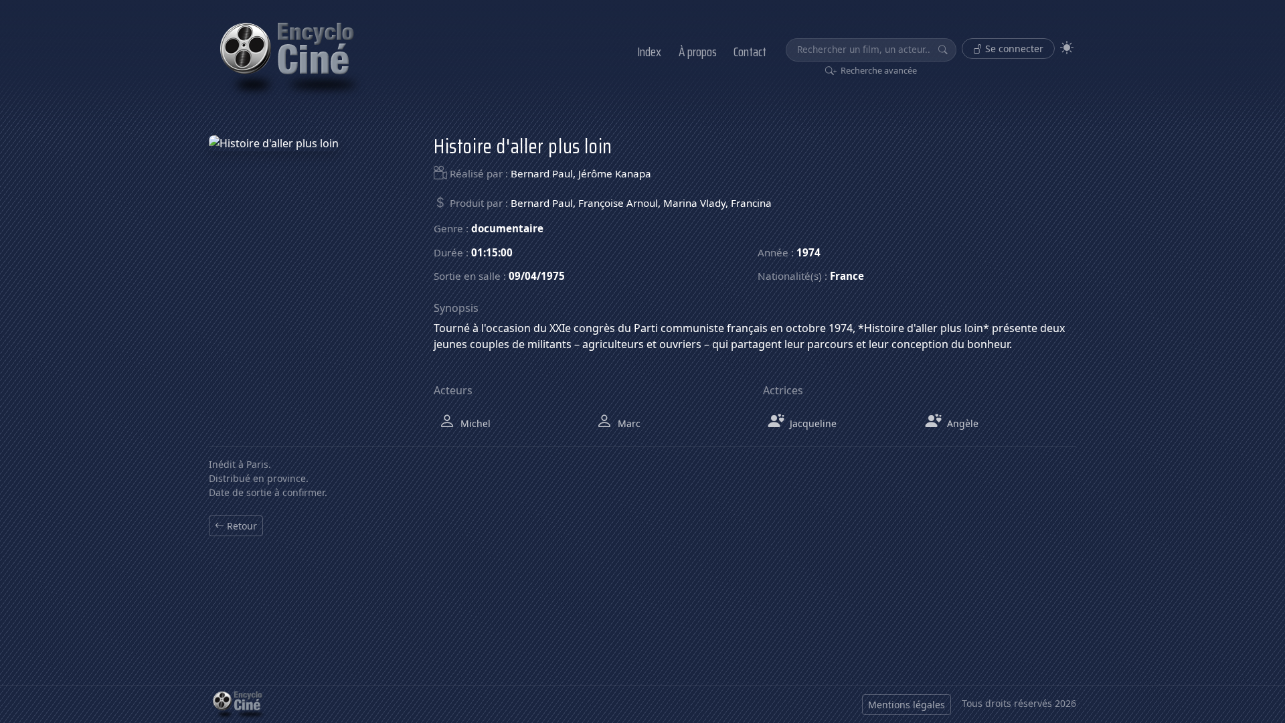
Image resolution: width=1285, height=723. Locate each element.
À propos (698, 52)
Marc (627, 423)
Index (649, 52)
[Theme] (1066, 48)
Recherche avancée (878, 70)
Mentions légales (906, 704)
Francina (751, 203)
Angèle (961, 423)
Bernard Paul (542, 173)
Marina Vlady (694, 203)
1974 (808, 252)
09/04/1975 (537, 276)
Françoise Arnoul (618, 203)
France (847, 276)
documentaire (507, 228)
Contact (750, 52)
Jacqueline (812, 423)
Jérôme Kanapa (614, 173)
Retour (240, 525)
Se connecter (1012, 48)
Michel (474, 423)
